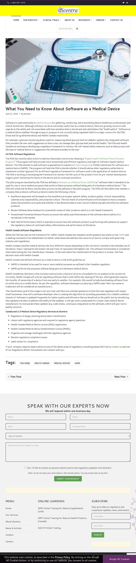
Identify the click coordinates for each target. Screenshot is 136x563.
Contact (9, 534)
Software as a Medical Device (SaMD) (76, 182)
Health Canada (41, 363)
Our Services (12, 514)
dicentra (27, 113)
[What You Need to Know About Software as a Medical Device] (68, 70)
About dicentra (13, 521)
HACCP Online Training (49, 527)
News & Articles (14, 528)
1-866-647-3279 (17, 2)
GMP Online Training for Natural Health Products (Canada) (62, 519)
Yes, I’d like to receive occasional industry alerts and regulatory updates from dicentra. (69, 467)
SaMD (122, 234)
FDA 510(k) (25, 363)
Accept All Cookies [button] (119, 559)
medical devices (43, 122)
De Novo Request (81, 164)
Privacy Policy (62, 557)
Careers (9, 541)
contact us (117, 346)
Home (8, 508)
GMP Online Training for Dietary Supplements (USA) (60, 510)
